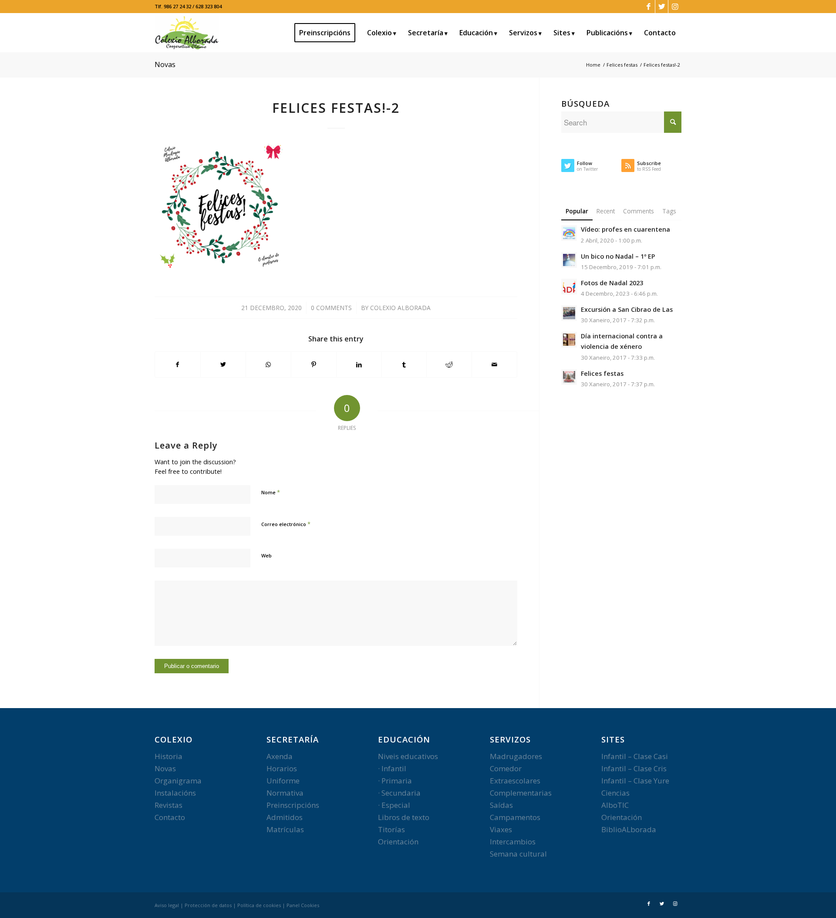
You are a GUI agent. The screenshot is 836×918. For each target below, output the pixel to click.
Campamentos (515, 817)
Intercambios (513, 842)
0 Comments (331, 308)
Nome (270, 492)
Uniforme (283, 781)
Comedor (506, 768)
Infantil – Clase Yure (635, 781)
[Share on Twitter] (223, 364)
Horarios (281, 768)
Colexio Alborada (400, 308)
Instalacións (175, 793)
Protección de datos (208, 905)
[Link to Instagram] (674, 6)
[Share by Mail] (494, 364)
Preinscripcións (292, 805)
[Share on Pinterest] (313, 364)
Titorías (391, 829)
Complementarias (521, 793)
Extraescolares (515, 781)
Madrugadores (516, 756)
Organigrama (178, 781)
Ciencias (615, 793)
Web (266, 555)
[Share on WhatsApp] (268, 364)
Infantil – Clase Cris (634, 768)
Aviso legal (167, 905)
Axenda (279, 756)
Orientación (398, 842)
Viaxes (501, 829)
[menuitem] (327, 33)
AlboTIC (615, 805)
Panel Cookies (303, 905)
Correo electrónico (285, 524)
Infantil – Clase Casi (634, 756)
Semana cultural (518, 854)
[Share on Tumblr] (404, 364)
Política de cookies (259, 905)
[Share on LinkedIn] (359, 364)
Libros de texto (403, 817)
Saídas (501, 805)
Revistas (168, 805)
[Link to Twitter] (661, 6)
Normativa (284, 793)
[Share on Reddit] (449, 364)
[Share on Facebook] (177, 364)
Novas (165, 64)
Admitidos (284, 817)
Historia (168, 756)
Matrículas (285, 829)
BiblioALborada (628, 829)
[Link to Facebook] (648, 6)
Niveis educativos (408, 756)
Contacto (170, 817)
